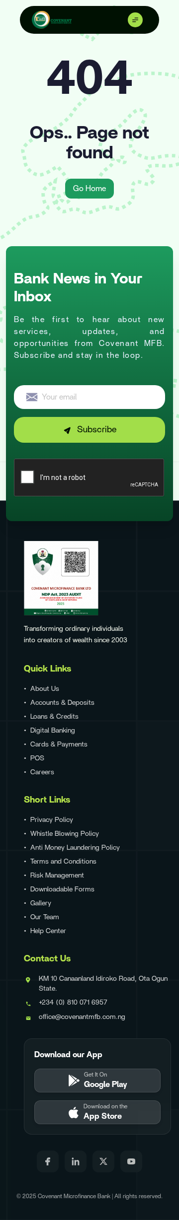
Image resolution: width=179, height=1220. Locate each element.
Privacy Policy (51, 819)
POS (37, 758)
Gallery (40, 903)
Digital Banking (52, 730)
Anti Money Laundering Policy (75, 847)
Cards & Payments (59, 744)
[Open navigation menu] (137, 20)
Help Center (48, 931)
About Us (44, 688)
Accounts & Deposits (62, 702)
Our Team (44, 917)
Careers (42, 772)
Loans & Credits (54, 716)
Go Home (89, 189)
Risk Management (57, 875)
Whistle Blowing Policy (64, 833)
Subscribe (96, 429)
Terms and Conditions (63, 861)
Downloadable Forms (62, 889)
